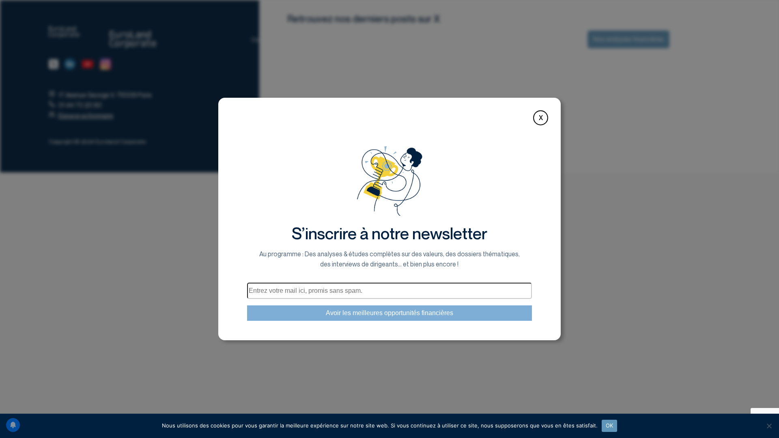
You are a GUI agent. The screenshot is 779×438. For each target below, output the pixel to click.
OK (609, 425)
